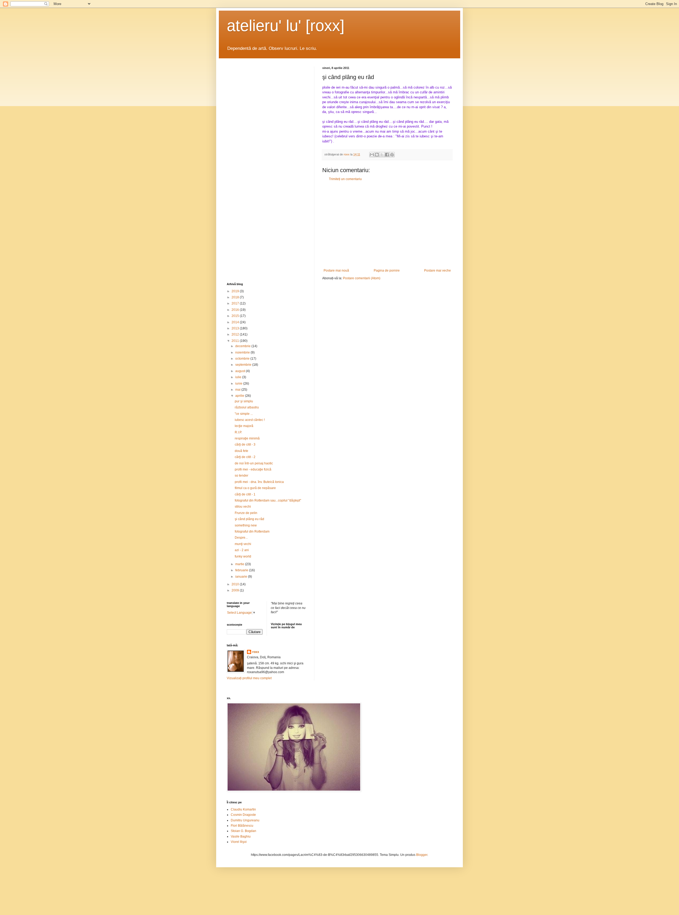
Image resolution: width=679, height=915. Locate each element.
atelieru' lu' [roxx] (286, 25)
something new (246, 525)
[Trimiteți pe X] (382, 154)
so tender (241, 475)
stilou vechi (243, 506)
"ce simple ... (244, 414)
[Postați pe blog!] (377, 154)
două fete (241, 451)
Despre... (241, 537)
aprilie (240, 396)
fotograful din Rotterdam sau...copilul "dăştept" (268, 500)
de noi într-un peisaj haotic (254, 463)
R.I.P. (238, 432)
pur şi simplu (244, 401)
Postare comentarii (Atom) (361, 278)
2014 (236, 322)
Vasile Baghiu (241, 836)
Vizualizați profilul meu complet (249, 678)
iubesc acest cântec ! (250, 420)
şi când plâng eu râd (249, 519)
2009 (236, 590)
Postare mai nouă (336, 270)
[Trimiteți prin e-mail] (372, 154)
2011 (236, 341)
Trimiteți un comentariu (345, 179)
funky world (243, 556)
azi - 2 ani (242, 550)
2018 (236, 297)
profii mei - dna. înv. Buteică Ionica (259, 482)
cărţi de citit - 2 (245, 457)
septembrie (243, 365)
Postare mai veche (437, 270)
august (240, 371)
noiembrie (243, 352)
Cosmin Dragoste (243, 815)
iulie (238, 377)
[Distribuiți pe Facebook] (387, 154)
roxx (255, 652)
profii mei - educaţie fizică (253, 469)
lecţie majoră (244, 426)
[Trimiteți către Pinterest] (392, 154)
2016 (236, 310)
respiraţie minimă (247, 438)
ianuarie (241, 576)
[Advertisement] (387, 225)
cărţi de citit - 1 (245, 494)
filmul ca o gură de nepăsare (255, 488)
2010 (236, 584)
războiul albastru (247, 407)
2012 (236, 334)
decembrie (243, 346)
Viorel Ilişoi (239, 842)
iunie (239, 383)
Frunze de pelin (246, 513)
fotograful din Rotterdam (252, 531)
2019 (236, 291)
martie (240, 564)
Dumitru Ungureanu (245, 820)
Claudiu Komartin (243, 809)
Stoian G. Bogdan (243, 831)
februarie (242, 570)
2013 (236, 328)
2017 (236, 303)
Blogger (421, 855)
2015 (236, 316)
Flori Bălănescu (242, 825)
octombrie (242, 358)
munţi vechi (243, 544)
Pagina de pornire (387, 270)
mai (238, 389)
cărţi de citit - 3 (245, 444)
